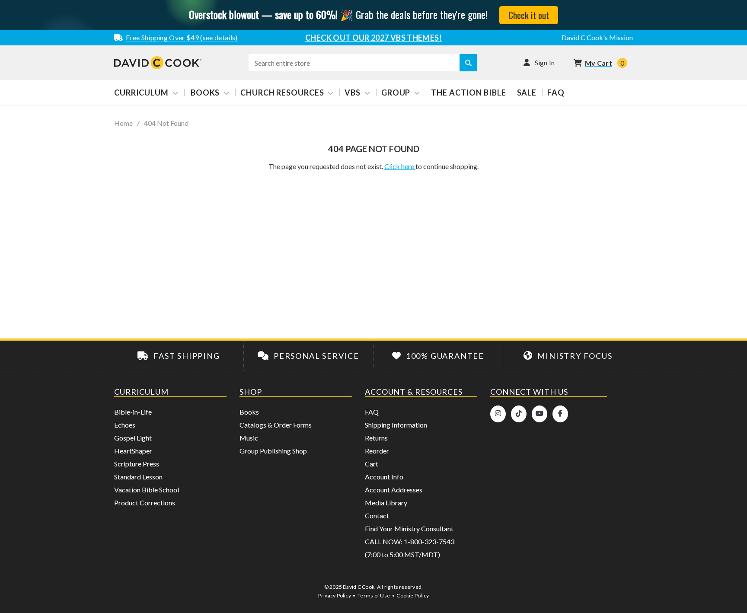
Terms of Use (374, 595)
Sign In (545, 62)
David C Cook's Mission (597, 37)
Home (123, 123)
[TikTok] (519, 413)
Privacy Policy (334, 595)
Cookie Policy (412, 595)
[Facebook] (560, 413)
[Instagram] (498, 413)
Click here (399, 166)
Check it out (528, 15)
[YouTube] (539, 413)
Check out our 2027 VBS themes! (373, 37)
